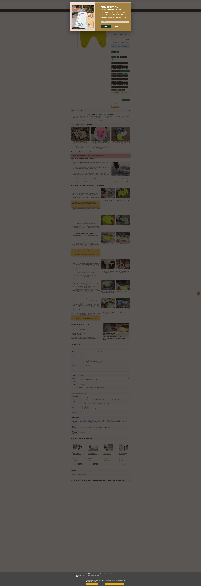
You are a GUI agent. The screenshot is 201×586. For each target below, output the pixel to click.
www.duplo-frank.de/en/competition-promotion (112, 21)
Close (116, 26)
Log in (105, 26)
